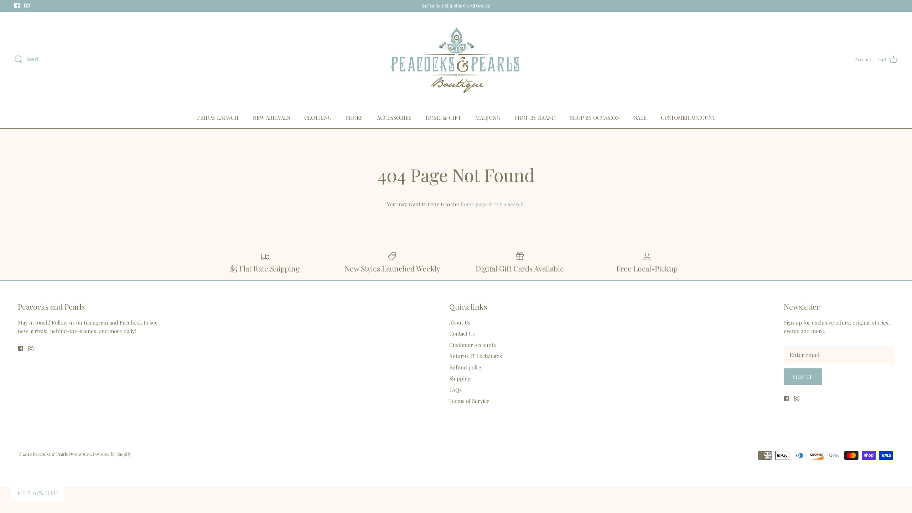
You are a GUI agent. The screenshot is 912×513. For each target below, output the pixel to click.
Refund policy (466, 367)
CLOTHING (318, 117)
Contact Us (462, 333)
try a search (509, 204)
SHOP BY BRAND (535, 117)
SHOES (354, 117)
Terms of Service (469, 400)
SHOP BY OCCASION (595, 117)
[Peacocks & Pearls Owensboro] (456, 59)
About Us (460, 322)
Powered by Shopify (112, 454)
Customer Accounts (472, 344)
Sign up (803, 377)
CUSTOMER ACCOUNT (688, 117)
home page (474, 204)
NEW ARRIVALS (271, 117)
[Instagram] (27, 5)
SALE (640, 117)
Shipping (460, 378)
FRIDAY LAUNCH (217, 117)
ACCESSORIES (394, 117)
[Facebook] (17, 5)
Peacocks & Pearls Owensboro (62, 454)
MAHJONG (488, 117)
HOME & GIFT (443, 117)
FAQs (455, 389)
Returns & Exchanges (475, 355)
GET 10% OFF (37, 493)
